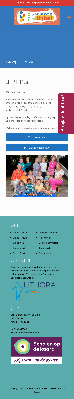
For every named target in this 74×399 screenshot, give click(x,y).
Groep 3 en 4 (19, 243)
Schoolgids (45, 253)
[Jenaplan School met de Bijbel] (37, 16)
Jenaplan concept (48, 232)
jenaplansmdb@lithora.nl (47, 2)
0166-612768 (23, 2)
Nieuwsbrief (45, 237)
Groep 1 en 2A (20, 232)
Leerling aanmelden (49, 243)
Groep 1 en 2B (20, 237)
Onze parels (45, 248)
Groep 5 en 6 (19, 248)
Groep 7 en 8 (19, 253)
